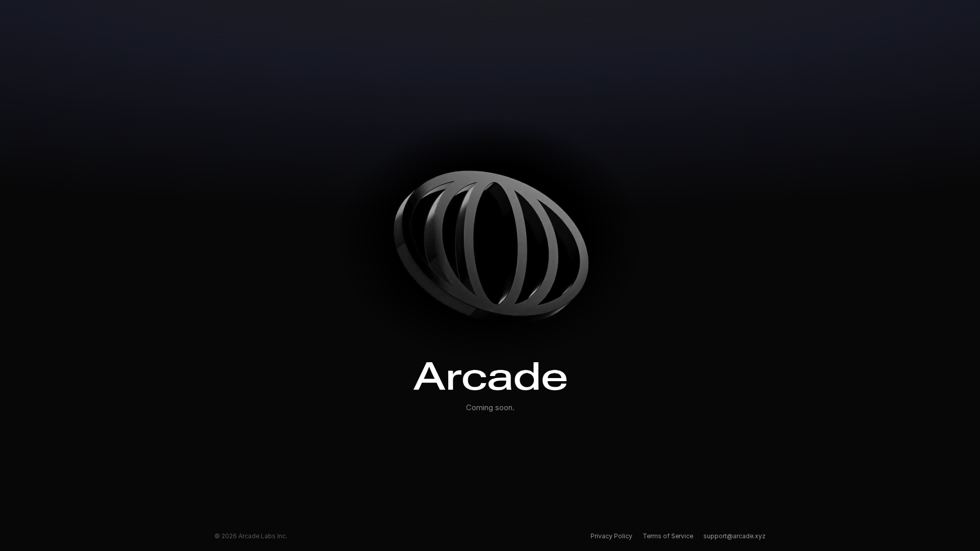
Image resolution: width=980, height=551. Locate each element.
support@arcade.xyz (734, 536)
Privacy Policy (611, 536)
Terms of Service (668, 536)
